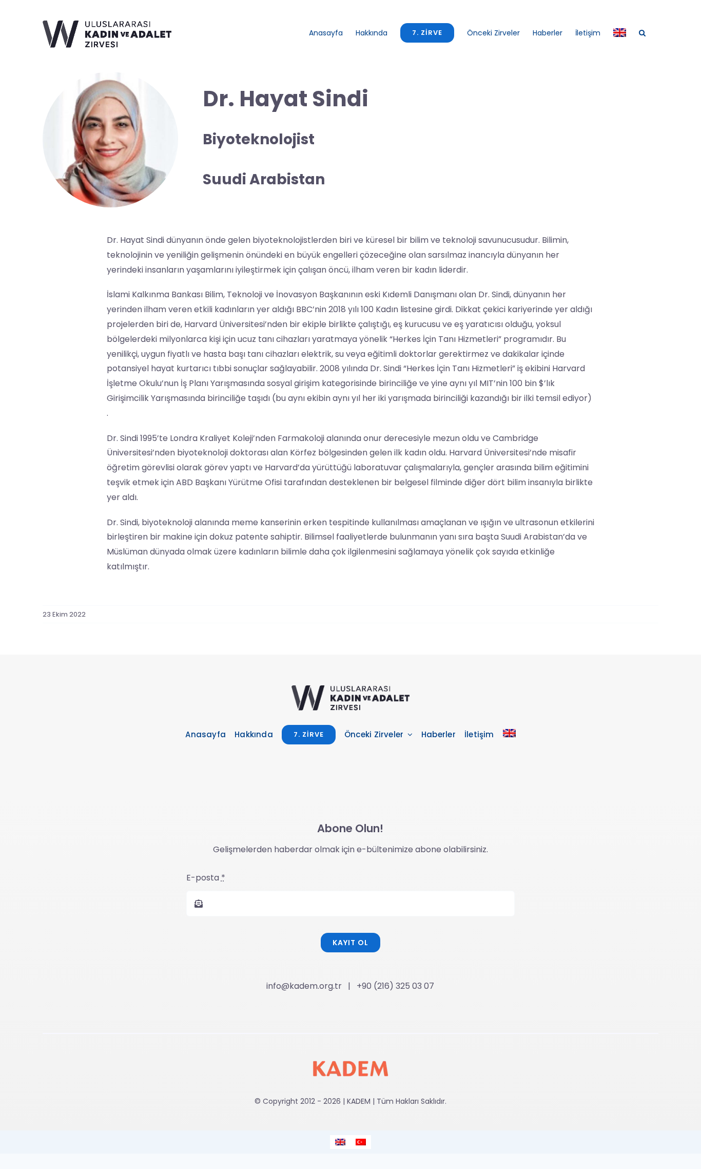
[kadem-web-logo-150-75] (350, 1053)
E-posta (205, 878)
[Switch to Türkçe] (360, 1142)
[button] (642, 32)
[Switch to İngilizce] (619, 32)
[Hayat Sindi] (350, 689)
